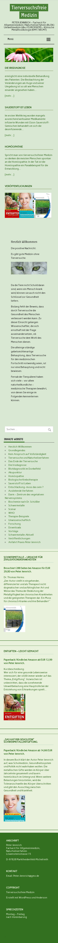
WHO (11, 512)
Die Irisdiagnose (17, 465)
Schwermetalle (16, 505)
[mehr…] (9, 95)
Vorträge (13, 531)
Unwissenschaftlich (19, 520)
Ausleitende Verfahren (20, 490)
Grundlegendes (16, 450)
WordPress (25, 897)
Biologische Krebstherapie (23, 479)
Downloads (14, 527)
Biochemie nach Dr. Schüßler (24, 501)
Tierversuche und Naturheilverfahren (28, 457)
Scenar (12, 509)
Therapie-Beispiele (18, 516)
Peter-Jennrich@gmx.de (26, 875)
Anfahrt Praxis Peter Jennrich (24, 542)
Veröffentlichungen (19, 538)
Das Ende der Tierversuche (23, 461)
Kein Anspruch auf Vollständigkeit (27, 454)
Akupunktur (15, 472)
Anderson (41, 897)
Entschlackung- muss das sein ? (25, 487)
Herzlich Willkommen (20, 446)
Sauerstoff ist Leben (19, 483)
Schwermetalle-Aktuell (21, 534)
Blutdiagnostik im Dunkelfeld (24, 468)
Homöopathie (16, 476)
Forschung (14, 523)
